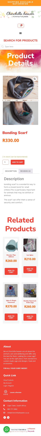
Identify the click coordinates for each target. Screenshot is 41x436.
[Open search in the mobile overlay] (20, 46)
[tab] (11, 171)
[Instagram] (8, 417)
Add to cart (17, 162)
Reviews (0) (25, 171)
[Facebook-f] (4, 417)
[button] (20, 33)
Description (11, 171)
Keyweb (31, 431)
